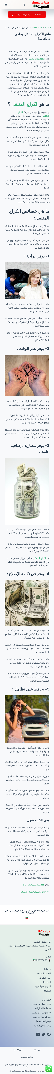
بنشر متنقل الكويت (42, 1025)
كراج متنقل (37, 1050)
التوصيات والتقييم (43, 986)
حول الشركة (45, 977)
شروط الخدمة (18, 1050)
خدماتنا (47, 969)
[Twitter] (43, 1034)
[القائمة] (6, 4)
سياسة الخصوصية (27, 1057)
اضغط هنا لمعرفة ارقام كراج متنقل (27, 14)
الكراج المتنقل (25, 104)
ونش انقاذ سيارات (42, 1021)
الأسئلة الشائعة (44, 973)
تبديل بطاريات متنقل (41, 1004)
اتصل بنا (47, 982)
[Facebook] (49, 1034)
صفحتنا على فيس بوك (33, 885)
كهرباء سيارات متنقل (41, 1017)
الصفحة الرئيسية (36, 59)
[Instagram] (38, 1034)
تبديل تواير (46, 999)
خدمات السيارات (43, 1008)
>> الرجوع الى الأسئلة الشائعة (34, 892)
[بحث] (24, 5)
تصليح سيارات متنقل (41, 1012)
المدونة (47, 990)
